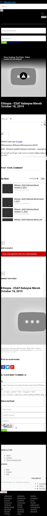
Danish (7, 500)
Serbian (33, 509)
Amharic (21, 496)
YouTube (42, 488)
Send (4, 430)
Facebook (42, 484)
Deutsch (20, 500)
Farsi (32, 500)
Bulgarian (21, 498)
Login (4, 43)
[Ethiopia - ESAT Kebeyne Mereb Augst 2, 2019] (7, 206)
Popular (9, 472)
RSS (7, 474)
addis (20, 142)
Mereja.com (10, 2)
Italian (20, 505)
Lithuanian (34, 505)
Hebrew (7, 505)
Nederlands (9, 507)
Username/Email (7, 27)
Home (8, 455)
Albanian (8, 496)
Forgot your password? (14, 42)
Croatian (34, 498)
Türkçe (7, 514)
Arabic (33, 496)
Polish (20, 507)
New (7, 470)
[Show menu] (1, 1)
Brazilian (8, 498)
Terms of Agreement (13, 460)
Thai (19, 514)
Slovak (7, 512)
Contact (9, 458)
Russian (20, 509)
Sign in (43, 17)
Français (8, 503)
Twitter (41, 486)
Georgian (21, 503)
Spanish (20, 512)
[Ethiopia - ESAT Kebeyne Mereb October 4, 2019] (7, 193)
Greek (33, 503)
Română (7, 509)
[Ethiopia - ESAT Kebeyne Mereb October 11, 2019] (7, 217)
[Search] (42, 13)
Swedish (33, 512)
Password (5, 35)
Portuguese (35, 507)
